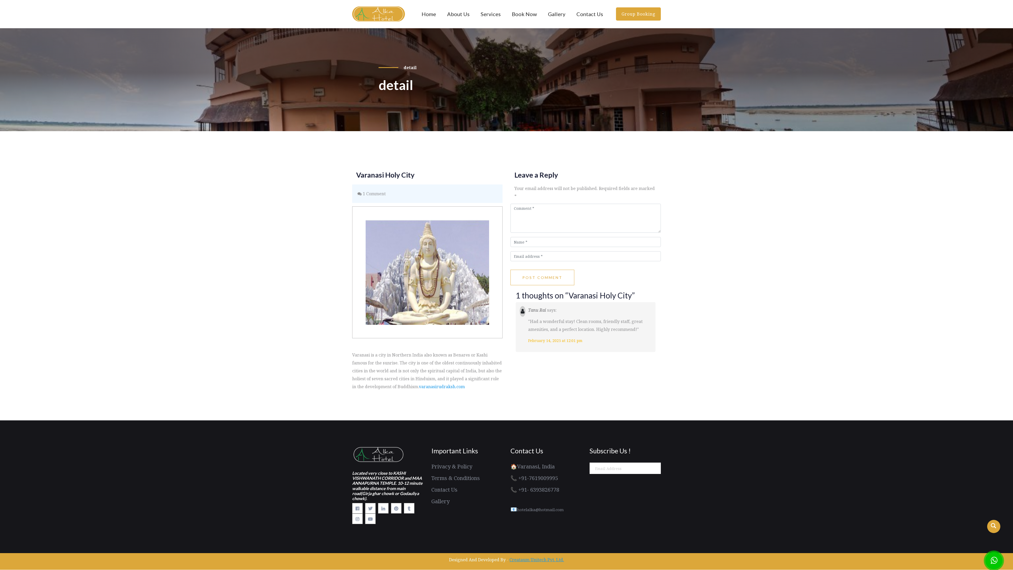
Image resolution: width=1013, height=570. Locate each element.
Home (429, 14)
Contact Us (589, 14)
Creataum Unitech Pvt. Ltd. (536, 560)
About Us (458, 14)
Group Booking (639, 14)
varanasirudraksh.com (442, 387)
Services (491, 14)
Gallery (556, 14)
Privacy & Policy (451, 466)
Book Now (524, 14)
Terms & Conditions (455, 478)
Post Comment (542, 277)
